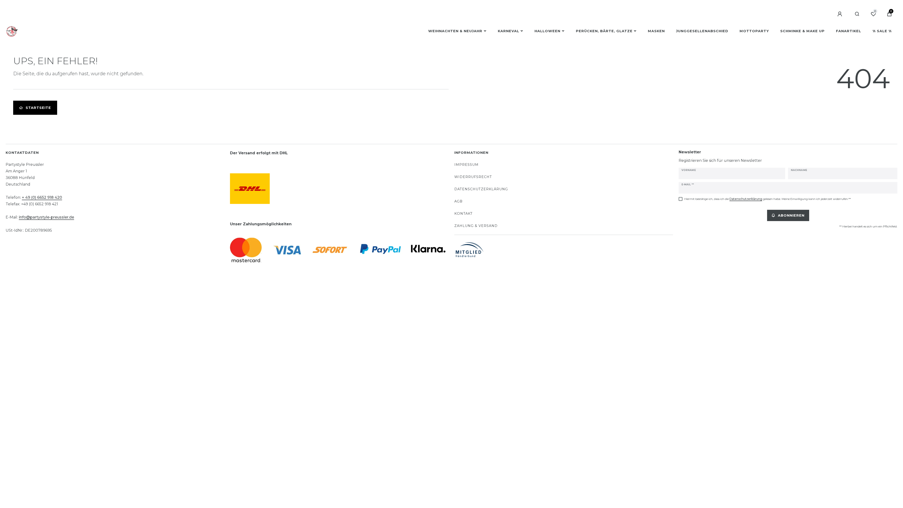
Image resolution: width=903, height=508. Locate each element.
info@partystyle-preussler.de (46, 217)
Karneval (508, 31)
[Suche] (857, 14)
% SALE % (882, 31)
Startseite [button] (38, 108)
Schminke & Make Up (802, 31)
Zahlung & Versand (476, 226)
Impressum (466, 165)
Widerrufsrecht (473, 177)
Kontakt (463, 213)
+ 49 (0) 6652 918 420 (42, 197)
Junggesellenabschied (702, 31)
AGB (458, 201)
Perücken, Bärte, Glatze (604, 31)
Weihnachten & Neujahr (455, 31)
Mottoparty (754, 31)
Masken (656, 31)
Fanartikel (848, 31)
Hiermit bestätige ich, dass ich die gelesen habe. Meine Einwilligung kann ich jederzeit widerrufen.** (767, 199)
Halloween (547, 31)
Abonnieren (791, 215)
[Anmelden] (840, 14)
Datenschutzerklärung (481, 189)
